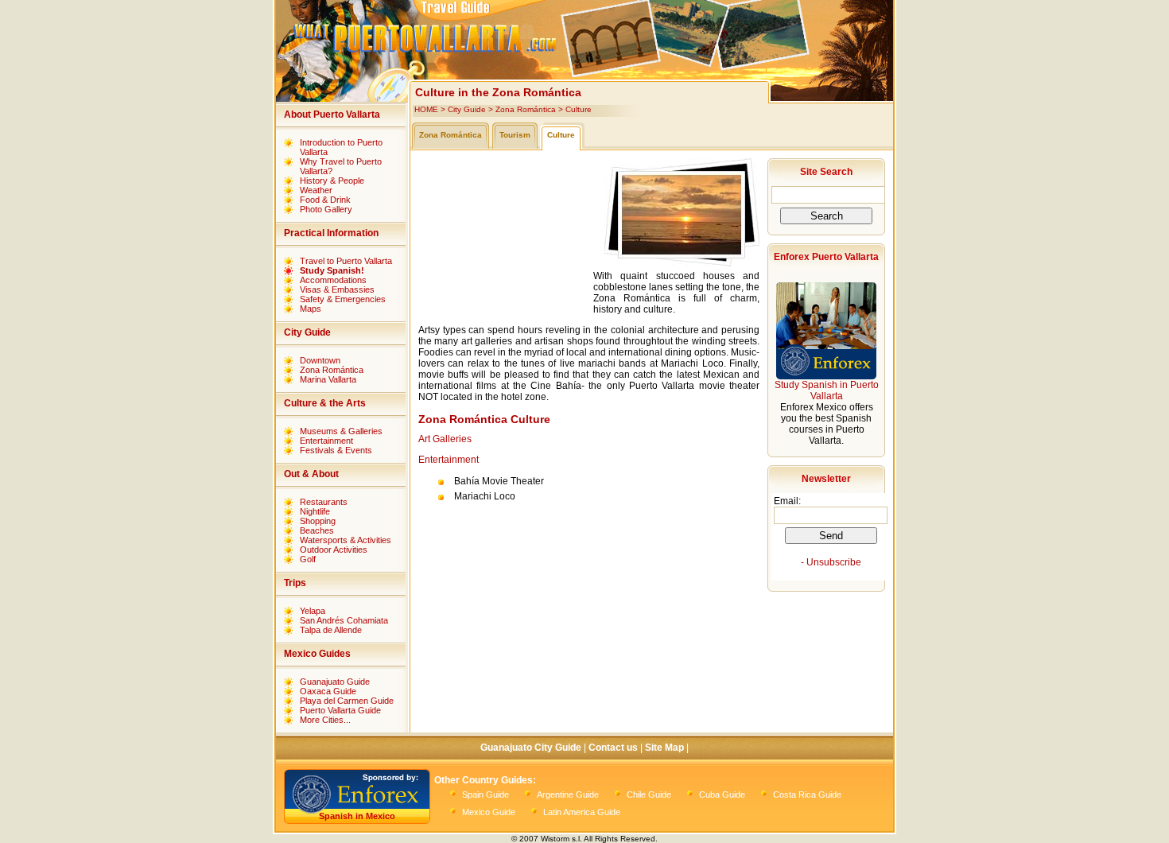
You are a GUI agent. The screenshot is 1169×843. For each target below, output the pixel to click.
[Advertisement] (505, 237)
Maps (310, 308)
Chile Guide (649, 794)
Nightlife (315, 511)
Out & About (311, 474)
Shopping (318, 521)
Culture (578, 109)
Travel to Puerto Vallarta (346, 261)
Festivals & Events (336, 450)
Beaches (317, 530)
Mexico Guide (488, 812)
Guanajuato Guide (335, 681)
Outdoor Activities (333, 549)
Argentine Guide (568, 794)
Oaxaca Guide (328, 691)
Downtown (320, 360)
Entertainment (326, 440)
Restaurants (324, 502)
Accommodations (333, 280)
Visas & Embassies (337, 289)
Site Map (664, 747)
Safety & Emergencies (343, 299)
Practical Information (331, 233)
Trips (295, 583)
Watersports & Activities (345, 540)
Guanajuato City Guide (530, 747)
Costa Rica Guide (807, 794)
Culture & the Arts (325, 403)
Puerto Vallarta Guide (340, 710)
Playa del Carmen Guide (347, 700)
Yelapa (312, 611)
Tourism (514, 134)
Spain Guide (485, 794)
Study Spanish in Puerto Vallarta (827, 390)
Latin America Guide (581, 812)
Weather (316, 190)
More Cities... (325, 720)
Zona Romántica (331, 370)
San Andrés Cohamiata (344, 620)
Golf (308, 559)
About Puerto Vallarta (332, 114)
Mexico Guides (317, 653)
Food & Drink (325, 199)
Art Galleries (445, 439)
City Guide (307, 332)
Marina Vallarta (328, 379)
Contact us (613, 747)
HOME (426, 109)
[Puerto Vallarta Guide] (582, 68)
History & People (332, 180)
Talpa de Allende (331, 630)
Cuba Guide (722, 794)
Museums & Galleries (341, 431)
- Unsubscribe (831, 562)
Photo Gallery (326, 209)
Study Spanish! (332, 270)
